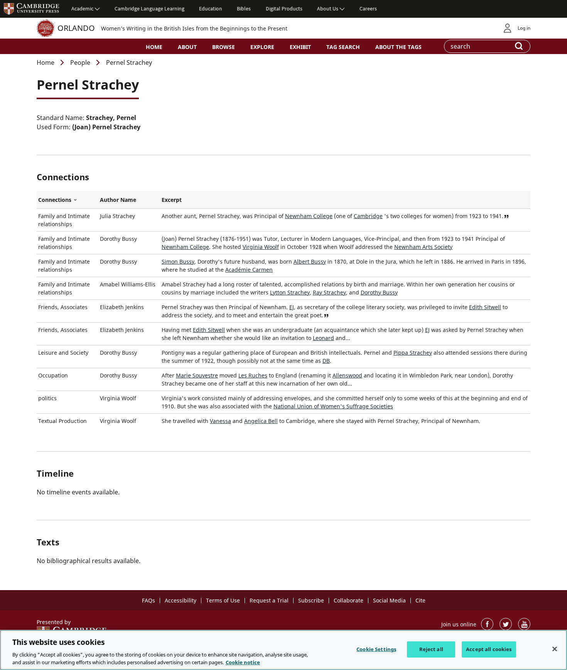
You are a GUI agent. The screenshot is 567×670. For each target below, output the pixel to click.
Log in (524, 28)
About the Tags (398, 47)
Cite (420, 600)
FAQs (148, 600)
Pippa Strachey (412, 352)
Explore (262, 47)
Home (154, 47)
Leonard (323, 338)
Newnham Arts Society (423, 246)
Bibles (244, 8)
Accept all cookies (488, 649)
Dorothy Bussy (379, 292)
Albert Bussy (310, 261)
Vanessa (220, 421)
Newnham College (308, 216)
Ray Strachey (329, 292)
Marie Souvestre (197, 375)
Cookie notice (243, 661)
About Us (327, 8)
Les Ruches (252, 375)
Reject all (431, 649)
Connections (67, 200)
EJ (291, 307)
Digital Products (284, 8)
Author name (118, 199)
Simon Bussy (178, 261)
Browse (223, 47)
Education (210, 8)
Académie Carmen (249, 269)
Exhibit (300, 47)
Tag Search (343, 47)
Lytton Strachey (290, 292)
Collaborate (348, 600)
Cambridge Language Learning (149, 8)
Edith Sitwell (485, 307)
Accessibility (180, 600)
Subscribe (311, 600)
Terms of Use (223, 600)
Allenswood (347, 375)
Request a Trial (269, 600)
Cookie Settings (376, 649)
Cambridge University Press (31, 8)
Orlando (76, 28)
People (80, 62)
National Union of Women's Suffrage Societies (333, 406)
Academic (82, 8)
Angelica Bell (261, 421)
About (187, 47)
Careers (368, 8)
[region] (283, 650)
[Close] (554, 649)
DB (326, 360)
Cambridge (368, 216)
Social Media (389, 600)
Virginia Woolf (261, 246)
